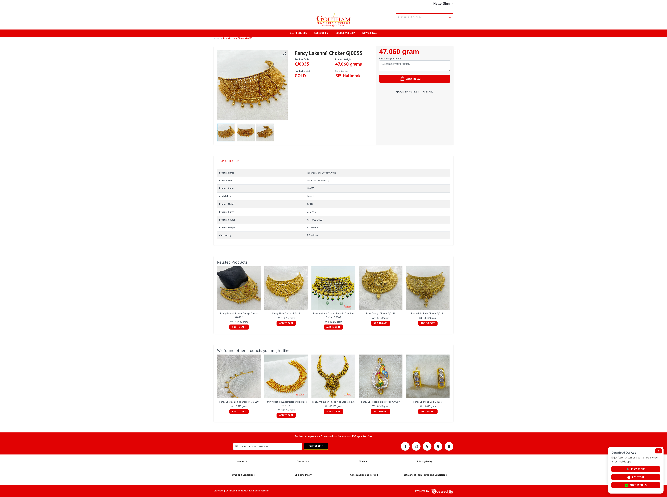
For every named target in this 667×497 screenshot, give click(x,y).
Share (429, 91)
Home (217, 38)
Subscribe (316, 446)
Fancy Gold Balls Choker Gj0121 (427, 313)
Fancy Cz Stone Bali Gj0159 (427, 401)
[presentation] (213, 298)
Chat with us (638, 485)
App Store (638, 477)
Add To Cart (239, 327)
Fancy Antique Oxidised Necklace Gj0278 (333, 401)
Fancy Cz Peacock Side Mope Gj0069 (380, 401)
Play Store (638, 469)
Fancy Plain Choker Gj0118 (286, 313)
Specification (230, 161)
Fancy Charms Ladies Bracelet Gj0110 (239, 401)
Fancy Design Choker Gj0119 (381, 313)
